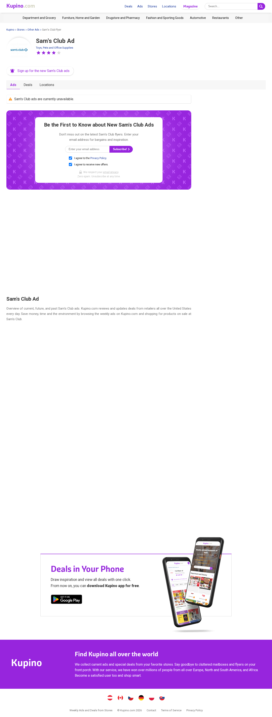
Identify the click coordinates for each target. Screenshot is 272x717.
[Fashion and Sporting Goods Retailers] (165, 17)
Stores (152, 6)
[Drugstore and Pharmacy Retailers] (123, 17)
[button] (38, 52)
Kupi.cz (131, 698)
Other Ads (33, 29)
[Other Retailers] (239, 17)
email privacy (110, 172)
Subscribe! (120, 149)
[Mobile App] (66, 600)
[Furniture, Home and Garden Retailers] (81, 17)
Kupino (10, 29)
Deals (128, 6)
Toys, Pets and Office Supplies (54, 47)
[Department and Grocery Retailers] (39, 17)
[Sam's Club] (19, 50)
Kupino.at (110, 698)
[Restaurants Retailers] (220, 17)
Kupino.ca (120, 698)
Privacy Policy (98, 158)
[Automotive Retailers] (198, 17)
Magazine (190, 6)
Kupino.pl (152, 698)
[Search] (261, 6)
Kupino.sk (162, 698)
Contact (151, 710)
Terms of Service (171, 710)
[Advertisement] (98, 242)
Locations (169, 6)
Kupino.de (141, 698)
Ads (140, 6)
